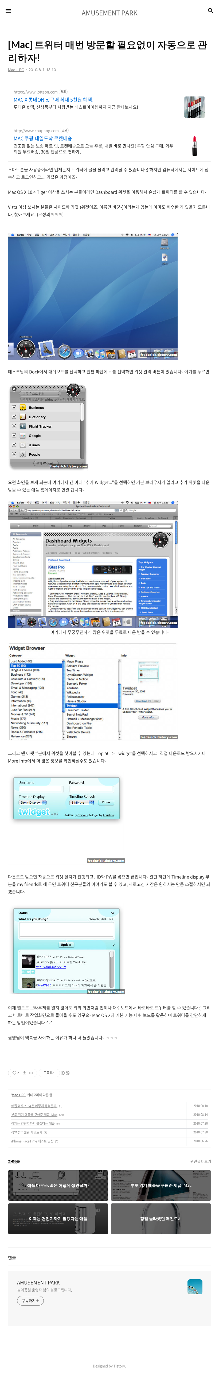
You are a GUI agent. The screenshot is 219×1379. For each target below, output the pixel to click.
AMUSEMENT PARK (38, 1282)
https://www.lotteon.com (36, 92)
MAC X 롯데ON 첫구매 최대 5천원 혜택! (54, 99)
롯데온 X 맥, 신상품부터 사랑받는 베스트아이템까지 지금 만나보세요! (76, 107)
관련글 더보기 (200, 1161)
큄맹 (12, 1037)
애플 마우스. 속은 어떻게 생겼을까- (34, 1105)
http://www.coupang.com (36, 130)
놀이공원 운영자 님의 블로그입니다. (44, 1289)
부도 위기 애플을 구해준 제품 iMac (34, 1114)
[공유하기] (24, 1073)
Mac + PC (19, 1095)
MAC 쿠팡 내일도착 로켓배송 (43, 138)
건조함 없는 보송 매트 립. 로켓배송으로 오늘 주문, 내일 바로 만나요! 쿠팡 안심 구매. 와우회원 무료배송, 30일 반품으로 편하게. (93, 148)
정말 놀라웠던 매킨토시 (26, 1132)
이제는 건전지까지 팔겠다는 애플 (33, 1123)
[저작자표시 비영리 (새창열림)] (65, 1073)
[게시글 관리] (31, 1073)
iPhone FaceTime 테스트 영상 (32, 1141)
